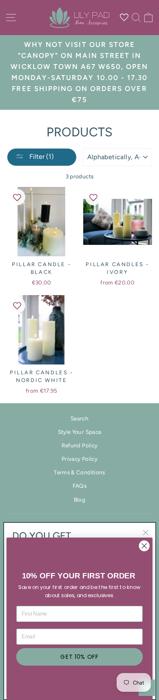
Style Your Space (79, 432)
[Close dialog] (144, 545)
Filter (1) (41, 156)
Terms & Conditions (79, 472)
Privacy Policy (79, 459)
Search (79, 418)
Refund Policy (79, 445)
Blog (79, 499)
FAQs (79, 485)
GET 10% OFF (79, 657)
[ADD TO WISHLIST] (17, 197)
